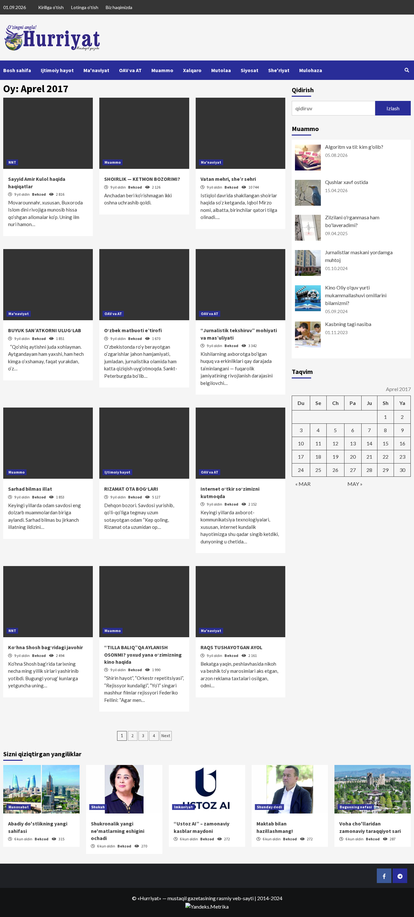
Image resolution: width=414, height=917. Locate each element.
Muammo (162, 70)
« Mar (302, 484)
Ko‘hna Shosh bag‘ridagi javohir (45, 647)
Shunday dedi (269, 806)
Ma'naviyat (96, 70)
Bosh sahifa (17, 70)
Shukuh (98, 806)
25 (318, 470)
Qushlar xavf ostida (346, 182)
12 (335, 443)
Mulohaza (310, 70)
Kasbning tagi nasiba (348, 324)
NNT (12, 162)
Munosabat (18, 806)
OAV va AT (130, 70)
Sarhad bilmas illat (30, 489)
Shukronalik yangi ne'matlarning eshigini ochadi (117, 830)
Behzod (39, 194)
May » (355, 484)
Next (165, 735)
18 (318, 456)
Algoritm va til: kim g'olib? (354, 147)
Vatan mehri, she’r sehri (228, 179)
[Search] (407, 70)
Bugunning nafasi (356, 806)
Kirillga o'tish (51, 7)
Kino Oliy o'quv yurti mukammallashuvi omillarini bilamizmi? (356, 295)
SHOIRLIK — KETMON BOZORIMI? (142, 179)
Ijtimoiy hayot (57, 70)
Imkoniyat (183, 806)
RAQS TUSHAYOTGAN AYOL (231, 647)
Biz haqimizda (119, 7)
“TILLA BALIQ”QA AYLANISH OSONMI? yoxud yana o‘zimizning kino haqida (143, 654)
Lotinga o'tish (84, 7)
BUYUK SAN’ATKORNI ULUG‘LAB (44, 330)
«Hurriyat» (149, 898)
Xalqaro (192, 70)
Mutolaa (221, 70)
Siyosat (249, 70)
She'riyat (278, 70)
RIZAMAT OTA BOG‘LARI (131, 489)
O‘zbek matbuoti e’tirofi (133, 330)
